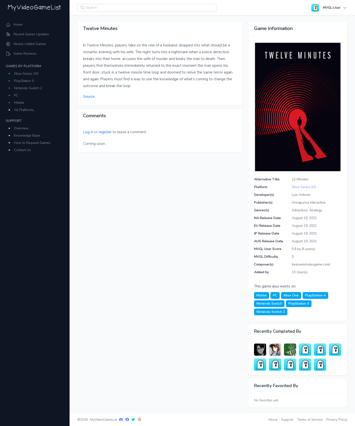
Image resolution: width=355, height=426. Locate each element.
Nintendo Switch (269, 303)
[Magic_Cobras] (260, 350)
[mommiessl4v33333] (320, 350)
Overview (21, 128)
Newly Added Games (30, 44)
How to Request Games (32, 142)
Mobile (19, 102)
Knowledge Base (27, 135)
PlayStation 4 (315, 295)
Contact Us (22, 150)
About (272, 419)
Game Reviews (25, 53)
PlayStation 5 (24, 81)
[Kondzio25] (320, 365)
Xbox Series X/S (26, 73)
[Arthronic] (290, 365)
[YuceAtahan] (305, 365)
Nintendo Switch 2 (28, 88)
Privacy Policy (337, 419)
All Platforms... (25, 110)
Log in (88, 132)
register (105, 132)
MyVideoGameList (103, 419)
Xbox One (291, 295)
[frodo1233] (335, 350)
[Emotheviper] (275, 365)
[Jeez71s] (260, 365)
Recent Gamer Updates (31, 34)
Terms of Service (310, 419)
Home (18, 24)
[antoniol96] (290, 350)
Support (287, 419)
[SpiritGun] (305, 350)
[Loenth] (275, 350)
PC (16, 95)
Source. (89, 96)
